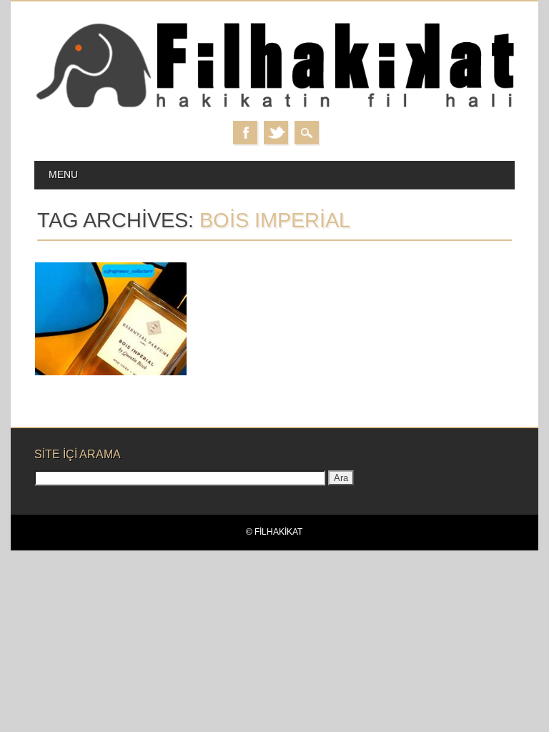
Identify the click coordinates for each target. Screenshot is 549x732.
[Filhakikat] (274, 107)
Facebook (245, 132)
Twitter (276, 132)
